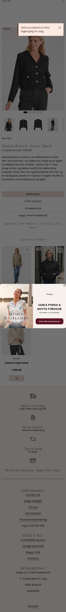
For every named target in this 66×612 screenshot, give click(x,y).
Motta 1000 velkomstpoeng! (49, 321)
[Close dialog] (64, 285)
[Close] (59, 27)
